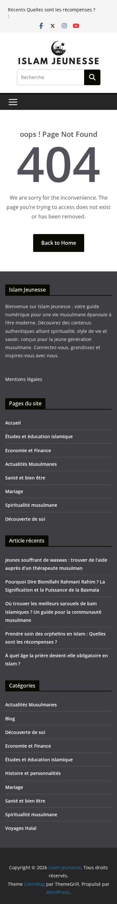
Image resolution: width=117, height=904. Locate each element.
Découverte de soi (25, 519)
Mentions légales (23, 379)
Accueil (13, 423)
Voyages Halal (20, 828)
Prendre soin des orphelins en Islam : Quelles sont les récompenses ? (67, 7)
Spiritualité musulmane (31, 505)
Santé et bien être (25, 478)
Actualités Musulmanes (31, 464)
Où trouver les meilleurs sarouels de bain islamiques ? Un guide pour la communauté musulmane (53, 611)
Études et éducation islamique (39, 436)
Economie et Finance (28, 450)
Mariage (14, 491)
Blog (10, 718)
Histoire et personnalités (33, 773)
